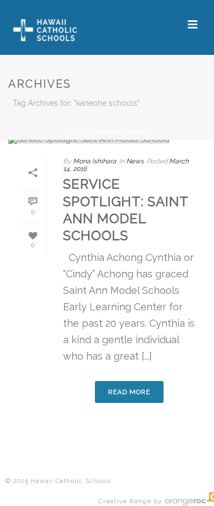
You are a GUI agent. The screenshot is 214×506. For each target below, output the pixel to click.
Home (72, 132)
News (135, 161)
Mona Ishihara (94, 161)
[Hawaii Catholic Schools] (54, 24)
